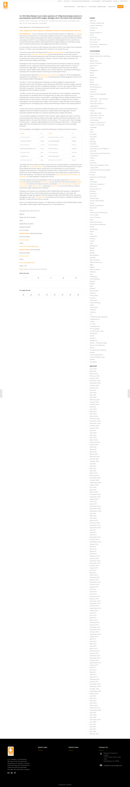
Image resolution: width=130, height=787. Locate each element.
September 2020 (95, 483)
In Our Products (95, 217)
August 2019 (94, 499)
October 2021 (94, 461)
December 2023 (95, 421)
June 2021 (93, 466)
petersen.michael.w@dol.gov (29, 246)
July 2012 (93, 639)
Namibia (92, 258)
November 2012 (95, 629)
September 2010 (95, 691)
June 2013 (93, 615)
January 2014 (94, 599)
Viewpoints (93, 341)
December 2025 (95, 381)
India (91, 220)
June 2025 (93, 393)
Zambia (92, 359)
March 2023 (94, 440)
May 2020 (93, 490)
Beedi (92, 73)
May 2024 (93, 411)
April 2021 (93, 471)
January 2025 (94, 402)
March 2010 (94, 705)
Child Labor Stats (95, 113)
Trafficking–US (95, 319)
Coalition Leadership (97, 23)
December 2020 (95, 478)
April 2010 (93, 703)
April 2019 (93, 504)
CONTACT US (116, 1)
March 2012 (94, 648)
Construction (94, 146)
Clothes (92, 139)
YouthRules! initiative (36, 166)
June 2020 (93, 487)
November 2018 (95, 509)
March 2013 (94, 620)
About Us (93, 21)
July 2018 (93, 513)
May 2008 (93, 717)
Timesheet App (40, 197)
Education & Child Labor (98, 177)
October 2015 (94, 566)
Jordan (92, 227)
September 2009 (95, 710)
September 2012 (95, 634)
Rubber (92, 284)
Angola (92, 68)
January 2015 (94, 580)
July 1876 (93, 727)
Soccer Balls (94, 295)
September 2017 (95, 528)
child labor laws (42, 77)
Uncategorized (95, 326)
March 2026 (94, 374)
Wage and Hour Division (56, 52)
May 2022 (93, 449)
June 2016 (93, 549)
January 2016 (94, 558)
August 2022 (94, 445)
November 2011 (95, 658)
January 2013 (94, 625)
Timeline (93, 312)
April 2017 (93, 535)
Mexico (92, 250)
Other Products (95, 269)
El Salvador (93, 182)
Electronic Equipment (97, 184)
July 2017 (93, 530)
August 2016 (94, 544)
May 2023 (93, 435)
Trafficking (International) (98, 317)
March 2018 (94, 520)
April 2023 (93, 438)
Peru (91, 274)
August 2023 (94, 428)
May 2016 (93, 551)
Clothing (93, 141)
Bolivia (92, 75)
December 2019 (95, 494)
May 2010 (93, 701)
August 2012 (94, 637)
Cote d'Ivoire (94, 156)
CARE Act (93, 92)
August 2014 (94, 587)
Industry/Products (96, 222)
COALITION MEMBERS (96, 1)
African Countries (96, 63)
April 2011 (93, 674)
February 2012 (95, 651)
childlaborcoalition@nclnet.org (114, 766)
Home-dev (93, 37)
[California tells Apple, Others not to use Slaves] (31, 295)
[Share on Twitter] (38, 278)
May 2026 (93, 371)
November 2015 (95, 563)
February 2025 (95, 400)
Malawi (92, 248)
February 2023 (95, 442)
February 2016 (95, 556)
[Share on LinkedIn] (63, 278)
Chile (91, 130)
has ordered (78, 34)
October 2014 (94, 584)
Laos (91, 234)
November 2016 (95, 537)
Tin (91, 314)
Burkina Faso (94, 85)
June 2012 (93, 641)
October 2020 (94, 480)
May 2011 (93, 672)
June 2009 (93, 715)
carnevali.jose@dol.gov (27, 262)
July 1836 (93, 731)
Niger (91, 265)
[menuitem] (60, 1)
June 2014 (93, 592)
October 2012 (94, 632)
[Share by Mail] (76, 278)
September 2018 (95, 511)
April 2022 (93, 452)
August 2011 (94, 665)
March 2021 (94, 473)
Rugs (91, 286)
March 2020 (94, 492)
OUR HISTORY (67, 1)
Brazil (92, 80)
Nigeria (92, 267)
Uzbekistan (93, 333)
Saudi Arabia (94, 291)
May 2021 (93, 468)
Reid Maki (44, 23)
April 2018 (93, 518)
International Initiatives (98, 224)
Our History (94, 42)
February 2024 (95, 419)
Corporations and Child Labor (100, 153)
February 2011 (95, 679)
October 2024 (94, 404)
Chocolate (93, 134)
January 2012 (94, 653)
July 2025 (93, 390)
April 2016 (93, 554)
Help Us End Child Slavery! (98, 213)
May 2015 (93, 573)
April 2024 (93, 414)
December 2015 (95, 561)
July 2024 (93, 407)
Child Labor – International (99, 99)
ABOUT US (60, 1)
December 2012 (95, 627)
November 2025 (95, 383)
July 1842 (93, 729)
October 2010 (94, 689)
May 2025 (93, 395)
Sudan (92, 305)
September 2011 (95, 663)
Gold (91, 210)
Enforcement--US (46, 21)
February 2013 (95, 622)
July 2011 (93, 667)
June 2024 (93, 409)
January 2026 (94, 378)
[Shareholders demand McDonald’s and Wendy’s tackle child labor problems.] (78, 295)
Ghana (92, 203)
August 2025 (94, 388)
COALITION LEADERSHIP (107, 1)
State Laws (93, 300)
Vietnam (92, 338)
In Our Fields (94, 215)
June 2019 (93, 501)
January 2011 (94, 682)
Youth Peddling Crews (97, 357)
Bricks (92, 82)
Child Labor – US (95, 101)
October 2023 (94, 426)
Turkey (92, 322)
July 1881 (93, 724)
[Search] (126, 6)
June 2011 (93, 670)
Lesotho (92, 239)
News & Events (63, 21)
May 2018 (93, 516)
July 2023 (93, 430)
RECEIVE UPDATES (123, 1)
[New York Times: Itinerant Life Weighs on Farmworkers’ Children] (23, 295)
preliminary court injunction (48, 75)
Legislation (93, 236)
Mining (92, 253)
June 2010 (93, 698)
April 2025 (93, 397)
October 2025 (94, 385)
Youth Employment (33, 23)
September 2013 (95, 608)
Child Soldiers (94, 120)
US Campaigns (95, 329)
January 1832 (94, 734)
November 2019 (95, 497)
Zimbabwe (93, 362)
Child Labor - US (36, 21)
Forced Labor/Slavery (97, 201)
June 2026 (93, 369)
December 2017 (95, 525)
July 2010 (93, 696)
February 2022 (95, 457)
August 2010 (94, 693)
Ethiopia (92, 191)
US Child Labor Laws (97, 331)
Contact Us (93, 28)
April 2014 (93, 594)
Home (92, 35)
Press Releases (72, 21)
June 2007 (93, 722)
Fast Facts (93, 194)
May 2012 (93, 644)
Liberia (92, 241)
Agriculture (93, 66)
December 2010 (95, 684)
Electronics (93, 186)
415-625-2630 (24, 240)
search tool (55, 186)
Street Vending (95, 303)
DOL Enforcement (35, 269)
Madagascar (94, 246)
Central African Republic (98, 94)
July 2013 (93, 613)
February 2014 (95, 596)
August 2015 (94, 568)
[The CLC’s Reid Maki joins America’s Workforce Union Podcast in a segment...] (1, 393)
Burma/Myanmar (95, 87)
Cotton (92, 158)
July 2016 (93, 547)
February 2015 (95, 577)
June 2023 (93, 433)
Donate (92, 30)
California (26, 269)
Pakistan (93, 272)
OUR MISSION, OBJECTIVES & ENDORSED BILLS (80, 1)
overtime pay (45, 182)
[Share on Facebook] (26, 278)
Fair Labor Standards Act (39, 54)
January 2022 (94, 459)
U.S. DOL (25, 23)
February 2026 (95, 376)
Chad (91, 96)
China (92, 132)
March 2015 (94, 575)
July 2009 (93, 712)
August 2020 (94, 485)
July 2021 (93, 464)
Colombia (93, 144)
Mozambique (94, 255)
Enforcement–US (95, 189)
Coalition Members (96, 25)
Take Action (94, 307)
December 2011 (95, 656)
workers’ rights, (37, 186)
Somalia (92, 298)
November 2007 (95, 720)
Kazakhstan (94, 229)
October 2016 (94, 539)
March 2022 (94, 454)
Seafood (92, 293)
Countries (93, 163)
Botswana (93, 77)
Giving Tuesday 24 (96, 33)
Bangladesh (94, 70)
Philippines (93, 276)
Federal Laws (54, 21)
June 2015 (93, 570)
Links (91, 243)
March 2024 (94, 416)
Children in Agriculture (97, 122)
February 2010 (95, 708)
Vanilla (92, 336)
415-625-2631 (24, 256)
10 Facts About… (95, 54)
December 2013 (95, 601)
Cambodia (93, 89)
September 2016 (95, 542)
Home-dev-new (95, 40)
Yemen (92, 348)
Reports (92, 281)
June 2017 (93, 532)
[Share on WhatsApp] (51, 278)
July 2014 (93, 589)
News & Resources (96, 262)
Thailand (93, 310)
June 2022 (93, 447)
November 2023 (95, 423)
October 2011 (94, 660)
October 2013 (94, 606)
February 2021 (95, 475)
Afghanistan (94, 61)
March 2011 (94, 677)
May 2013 (93, 618)
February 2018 (95, 523)
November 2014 (95, 582)
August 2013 (94, 611)
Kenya (92, 231)
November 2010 (95, 686)
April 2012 (93, 646)
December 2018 (95, 506)
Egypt (92, 179)
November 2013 (95, 603)
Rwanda (92, 288)
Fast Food (44, 269)
